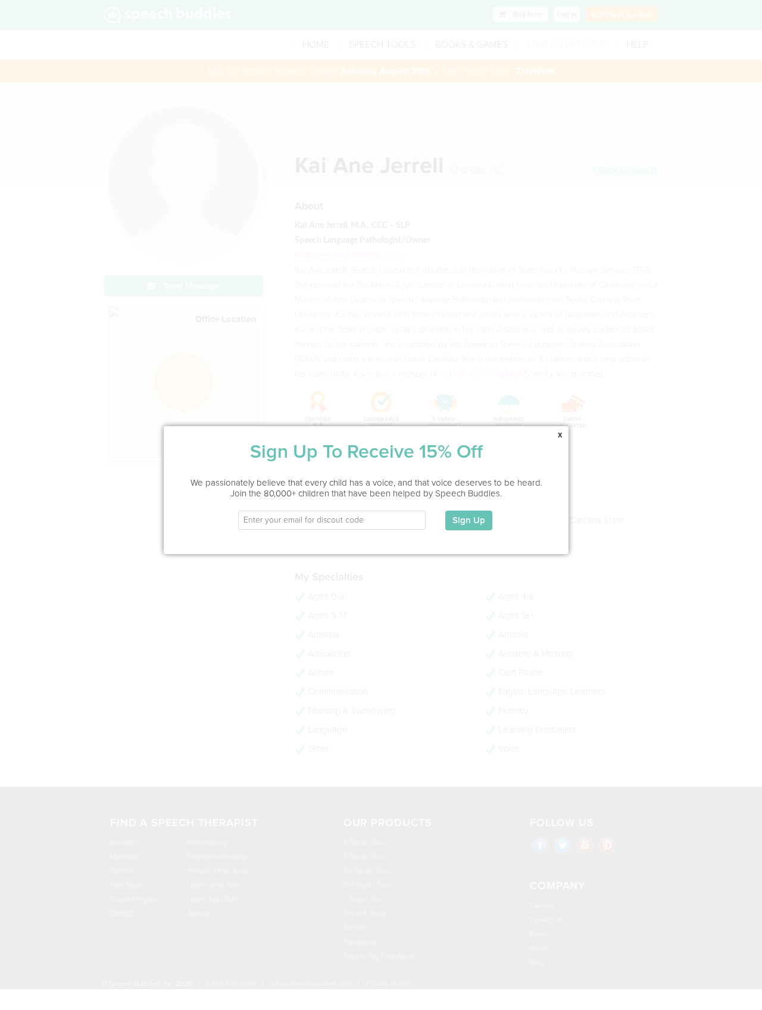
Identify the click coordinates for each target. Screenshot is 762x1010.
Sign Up (468, 520)
